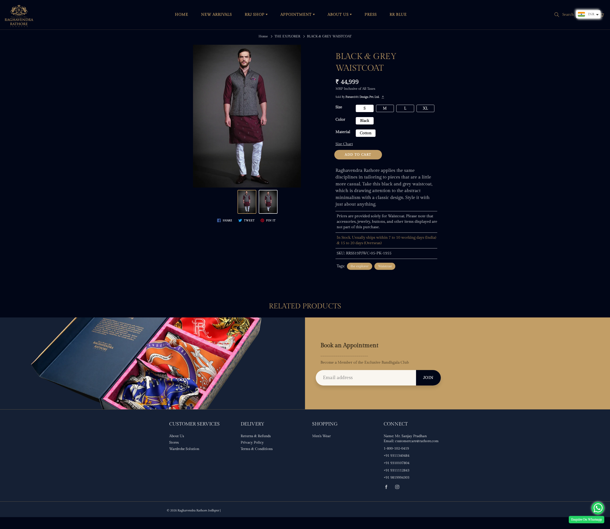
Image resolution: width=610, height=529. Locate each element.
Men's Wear (321, 436)
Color (340, 119)
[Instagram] (397, 487)
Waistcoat (385, 266)
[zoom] (247, 116)
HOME (181, 14)
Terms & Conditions (257, 449)
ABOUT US (339, 14)
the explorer (360, 266)
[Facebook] (386, 487)
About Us (176, 436)
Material (343, 132)
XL (425, 108)
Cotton (365, 133)
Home (263, 36)
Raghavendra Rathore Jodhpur (198, 510)
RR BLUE (398, 14)
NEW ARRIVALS (216, 14)
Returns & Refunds (256, 436)
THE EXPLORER (287, 36)
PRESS (371, 14)
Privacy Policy (252, 442)
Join (428, 378)
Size (339, 107)
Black (364, 121)
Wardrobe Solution (184, 449)
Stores (174, 442)
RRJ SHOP (255, 14)
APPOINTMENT (296, 14)
